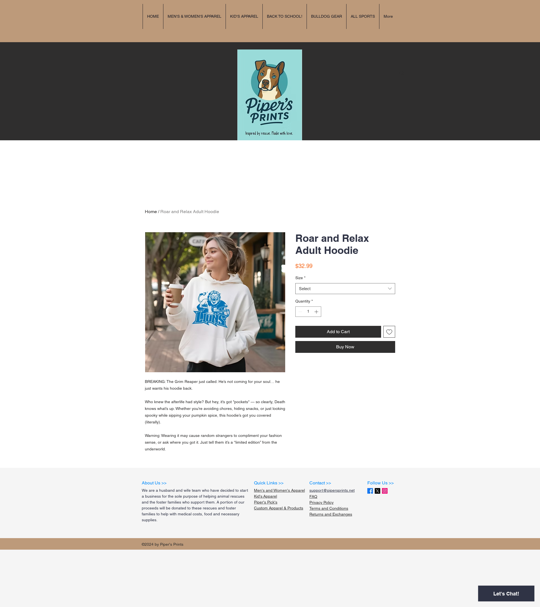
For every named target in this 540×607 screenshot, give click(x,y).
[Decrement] (299, 312)
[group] (270, 183)
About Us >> (154, 483)
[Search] (402, 73)
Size (300, 278)
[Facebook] (370, 491)
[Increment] (316, 312)
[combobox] (345, 288)
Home (151, 211)
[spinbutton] (308, 312)
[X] (377, 491)
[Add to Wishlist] (389, 332)
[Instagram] (385, 491)
